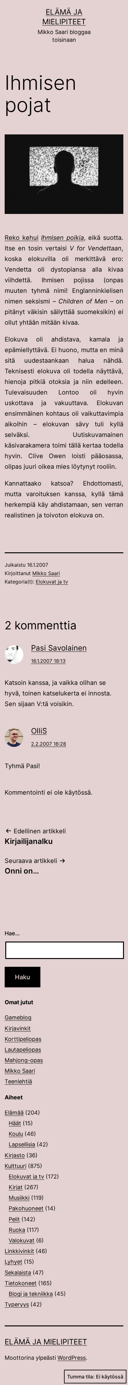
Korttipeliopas (23, 1039)
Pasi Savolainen (59, 647)
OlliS (39, 730)
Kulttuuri (15, 1166)
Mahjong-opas (24, 1060)
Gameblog (18, 1017)
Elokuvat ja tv (52, 582)
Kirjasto (15, 1155)
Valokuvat (21, 1240)
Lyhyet (13, 1261)
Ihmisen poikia (62, 237)
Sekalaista (18, 1272)
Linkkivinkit (19, 1251)
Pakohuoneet (26, 1208)
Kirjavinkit (18, 1028)
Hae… (12, 933)
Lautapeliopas (23, 1049)
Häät (15, 1123)
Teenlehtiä (18, 1081)
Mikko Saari (46, 573)
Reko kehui (22, 237)
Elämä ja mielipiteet (46, 1341)
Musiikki (19, 1197)
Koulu (16, 1134)
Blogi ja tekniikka (31, 1294)
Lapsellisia (22, 1144)
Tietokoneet (21, 1283)
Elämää (14, 1112)
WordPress (71, 1357)
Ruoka (17, 1230)
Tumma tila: (80, 1376)
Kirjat (16, 1187)
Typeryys (17, 1304)
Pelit (14, 1219)
